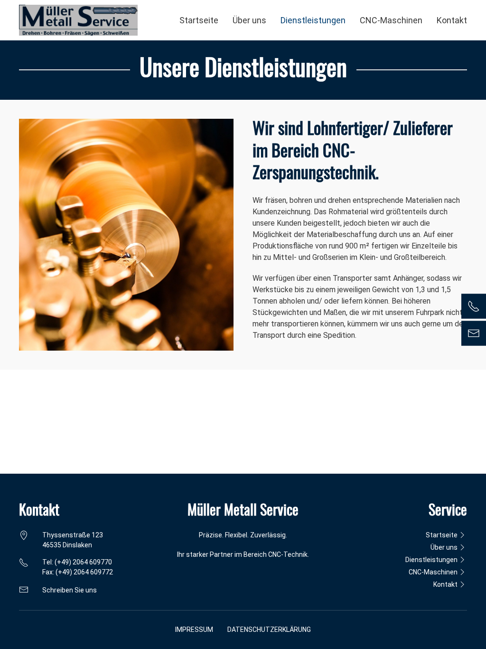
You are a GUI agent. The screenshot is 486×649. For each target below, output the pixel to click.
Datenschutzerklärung (269, 629)
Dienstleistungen (313, 20)
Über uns (249, 20)
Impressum (194, 629)
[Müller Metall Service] (78, 20)
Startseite (198, 20)
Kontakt (452, 20)
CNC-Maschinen (391, 20)
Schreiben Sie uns (69, 590)
